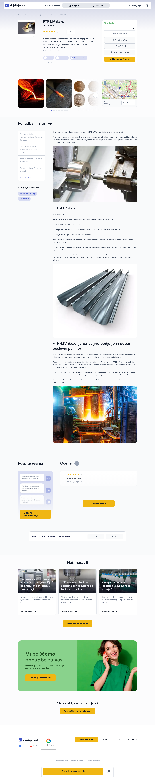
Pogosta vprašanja (93, 760)
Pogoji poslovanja (61, 760)
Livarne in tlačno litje (28, 194)
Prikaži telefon (121, 40)
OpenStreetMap (124, 96)
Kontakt (131, 739)
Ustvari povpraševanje (40, 677)
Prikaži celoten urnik (119, 33)
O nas (118, 739)
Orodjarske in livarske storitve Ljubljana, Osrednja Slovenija (31, 137)
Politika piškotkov (77, 760)
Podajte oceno (99, 503)
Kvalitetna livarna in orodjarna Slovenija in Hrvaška (28, 149)
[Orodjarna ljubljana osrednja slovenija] (31, 93)
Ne (115, 536)
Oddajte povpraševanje (119, 59)
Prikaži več (47, 62)
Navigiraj (130, 103)
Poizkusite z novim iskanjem (77, 711)
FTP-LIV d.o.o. (25, 177)
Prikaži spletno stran (120, 52)
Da (97, 536)
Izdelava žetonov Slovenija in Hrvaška (31, 160)
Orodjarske (57, 255)
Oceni (71, 32)
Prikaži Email (120, 46)
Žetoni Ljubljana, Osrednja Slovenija (30, 169)
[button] (52, 110)
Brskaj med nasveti (76, 623)
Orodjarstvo (24, 199)
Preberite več (26, 611)
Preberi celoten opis (50, 51)
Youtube (35, 746)
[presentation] (23, 95)
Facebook (25, 746)
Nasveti (105, 739)
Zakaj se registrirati (85, 739)
